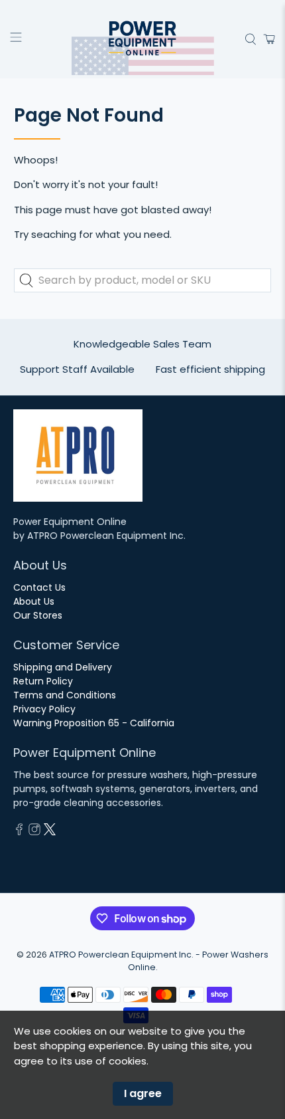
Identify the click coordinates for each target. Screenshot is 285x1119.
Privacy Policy (44, 709)
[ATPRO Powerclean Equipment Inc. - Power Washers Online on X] (50, 832)
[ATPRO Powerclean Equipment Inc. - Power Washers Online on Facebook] (19, 832)
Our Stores (37, 615)
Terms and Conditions (64, 695)
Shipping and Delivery (62, 667)
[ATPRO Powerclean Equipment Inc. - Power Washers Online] (143, 39)
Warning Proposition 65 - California (93, 723)
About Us (33, 601)
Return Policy (43, 681)
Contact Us (39, 587)
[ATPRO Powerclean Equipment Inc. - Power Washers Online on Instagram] (34, 832)
